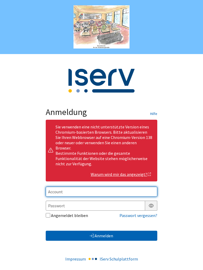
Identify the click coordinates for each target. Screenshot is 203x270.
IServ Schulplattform (119, 259)
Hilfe (153, 113)
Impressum (75, 259)
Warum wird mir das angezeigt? (119, 174)
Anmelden (104, 235)
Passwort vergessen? (138, 215)
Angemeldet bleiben (69, 215)
